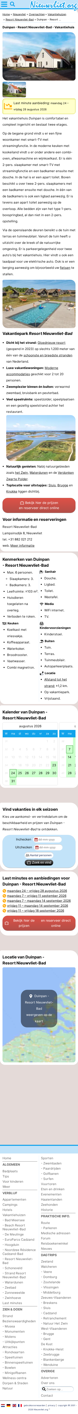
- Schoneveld (12, 1268)
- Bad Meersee (13, 1220)
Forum (45, 1238)
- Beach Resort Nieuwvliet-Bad (14, 1227)
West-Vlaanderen (54, 1329)
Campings (9, 1205)
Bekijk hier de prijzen (39, 505)
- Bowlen (9, 1368)
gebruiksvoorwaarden (34, 1405)
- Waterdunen (12, 1282)
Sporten (47, 1158)
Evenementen (51, 1194)
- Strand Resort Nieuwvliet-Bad (14, 1275)
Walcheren (49, 1267)
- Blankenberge (52, 1360)
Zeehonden (49, 1205)
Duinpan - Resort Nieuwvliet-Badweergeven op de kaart (39, 1008)
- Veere (46, 1272)
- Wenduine (49, 1365)
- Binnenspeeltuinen (17, 1362)
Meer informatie (22, 546)
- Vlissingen (50, 1287)
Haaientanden (51, 1199)
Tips (5, 1176)
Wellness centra (14, 1378)
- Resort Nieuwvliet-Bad (17, 1261)
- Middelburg (50, 1292)
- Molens (9, 1337)
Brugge (62, 485)
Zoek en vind (41, 862)
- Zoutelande (50, 1282)
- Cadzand (49, 1313)
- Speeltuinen (12, 1357)
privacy (51, 1405)
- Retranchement (54, 1318)
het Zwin (21, 473)
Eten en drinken (52, 1189)
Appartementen (14, 1199)
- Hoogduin (10, 1245)
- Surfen (47, 1179)
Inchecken (24, 839)
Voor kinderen (12, 1181)
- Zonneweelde (13, 1293)
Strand (7, 1316)
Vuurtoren (48, 1184)
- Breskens (49, 1303)
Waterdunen (39, 473)
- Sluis (46, 1308)
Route (45, 1223)
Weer (6, 1187)
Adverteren (49, 1378)
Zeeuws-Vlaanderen (56, 1298)
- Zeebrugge (50, 1354)
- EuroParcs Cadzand (18, 1239)
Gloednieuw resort (52, 343)
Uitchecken (24, 847)
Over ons (47, 1383)
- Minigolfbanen (14, 1373)
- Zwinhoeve (11, 1298)
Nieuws (46, 1249)
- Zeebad (9, 1287)
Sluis (52, 485)
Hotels (7, 1210)
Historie (47, 1210)
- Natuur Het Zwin (54, 1323)
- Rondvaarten (13, 1352)
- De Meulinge (13, 1234)
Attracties (9, 1347)
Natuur (7, 1388)
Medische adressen (55, 1233)
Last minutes (12, 1303)
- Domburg (49, 1277)
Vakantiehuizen (14, 1215)
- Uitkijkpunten (13, 1342)
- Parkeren (49, 1228)
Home (6, 1158)
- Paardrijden (51, 1168)
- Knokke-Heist (52, 1349)
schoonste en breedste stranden (48, 355)
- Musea (8, 1326)
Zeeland (47, 1261)
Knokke (11, 491)
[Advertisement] (39, 795)
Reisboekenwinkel (54, 1243)
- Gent (46, 1339)
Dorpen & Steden (15, 1383)
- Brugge (47, 1334)
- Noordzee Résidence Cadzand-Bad (19, 1252)
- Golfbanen (50, 1174)
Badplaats (10, 1171)
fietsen (65, 268)
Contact (47, 1395)
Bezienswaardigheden (19, 1321)
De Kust (47, 1344)
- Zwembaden (51, 1163)
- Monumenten (13, 1331)
